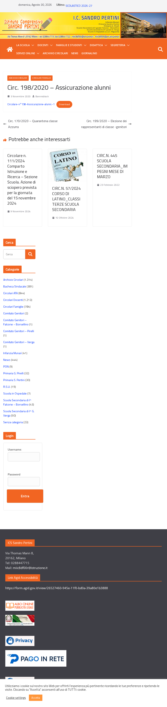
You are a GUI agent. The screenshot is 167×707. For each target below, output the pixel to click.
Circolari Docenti (13, 300)
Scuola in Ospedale (15, 393)
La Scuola (23, 45)
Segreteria (118, 45)
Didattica (96, 45)
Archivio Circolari (55, 53)
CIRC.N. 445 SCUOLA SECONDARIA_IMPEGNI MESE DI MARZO (112, 166)
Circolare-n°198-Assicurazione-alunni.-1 (31, 104)
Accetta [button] (35, 698)
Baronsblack (42, 96)
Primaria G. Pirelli (13, 373)
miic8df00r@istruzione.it (30, 568)
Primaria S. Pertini (14, 380)
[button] (32, 45)
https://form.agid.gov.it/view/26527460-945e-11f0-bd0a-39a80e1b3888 (56, 588)
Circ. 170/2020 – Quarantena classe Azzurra (33, 123)
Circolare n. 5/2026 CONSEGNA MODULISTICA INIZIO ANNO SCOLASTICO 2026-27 (101, 6)
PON (6, 366)
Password (14, 474)
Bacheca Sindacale (14, 286)
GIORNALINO (89, 53)
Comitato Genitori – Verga (18, 342)
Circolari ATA (10, 293)
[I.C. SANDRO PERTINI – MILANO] (10, 49)
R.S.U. (6, 386)
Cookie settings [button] (16, 698)
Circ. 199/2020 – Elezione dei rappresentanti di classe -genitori (104, 123)
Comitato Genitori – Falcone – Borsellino (16, 322)
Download (64, 104)
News (74, 53)
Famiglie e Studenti (69, 45)
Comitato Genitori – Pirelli (18, 331)
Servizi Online (25, 53)
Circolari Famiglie (41, 78)
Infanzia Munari (12, 353)
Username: (15, 449)
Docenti (42, 45)
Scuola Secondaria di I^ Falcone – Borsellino (17, 402)
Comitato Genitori (13, 313)
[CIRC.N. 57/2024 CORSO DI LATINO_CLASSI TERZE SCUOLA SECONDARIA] (67, 151)
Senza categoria (13, 422)
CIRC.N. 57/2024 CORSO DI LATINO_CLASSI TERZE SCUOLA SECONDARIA (66, 199)
